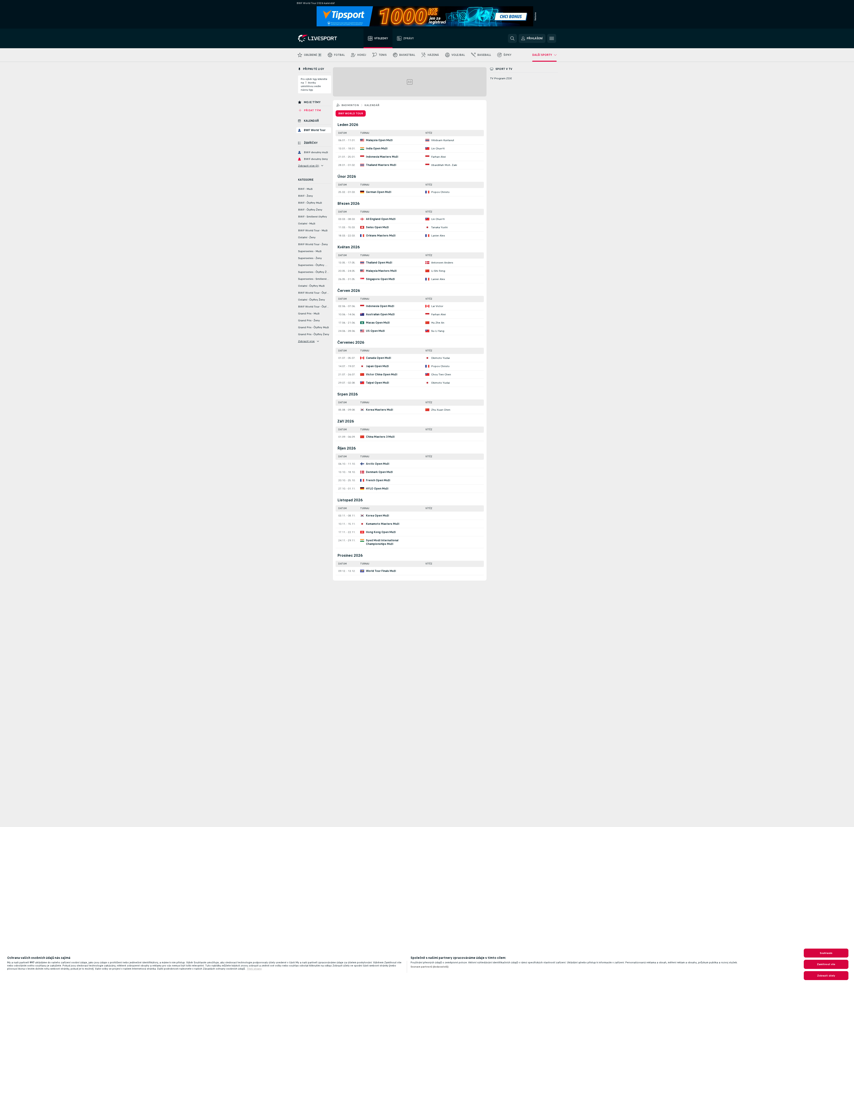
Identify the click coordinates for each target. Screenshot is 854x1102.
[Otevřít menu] (551, 38)
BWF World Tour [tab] (350, 113)
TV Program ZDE (501, 78)
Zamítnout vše (826, 964)
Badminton (350, 105)
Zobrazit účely (826, 975)
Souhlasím (826, 953)
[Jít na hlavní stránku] (323, 38)
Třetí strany (254, 968)
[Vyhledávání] (512, 38)
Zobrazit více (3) (308, 165)
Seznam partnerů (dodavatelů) (430, 966)
